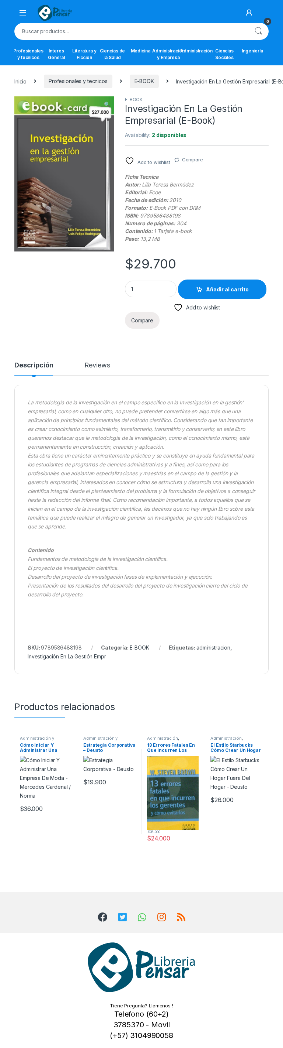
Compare (192, 159)
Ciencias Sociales (224, 54)
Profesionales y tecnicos (28, 54)
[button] (107, 104)
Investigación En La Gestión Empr (67, 656)
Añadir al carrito (227, 289)
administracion (213, 647)
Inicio (20, 81)
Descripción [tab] (33, 365)
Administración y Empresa (168, 54)
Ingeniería (252, 51)
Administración (196, 51)
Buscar (258, 31)
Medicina (140, 51)
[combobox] (131, 31)
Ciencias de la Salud (112, 54)
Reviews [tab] (97, 365)
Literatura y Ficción (84, 54)
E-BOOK (144, 81)
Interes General (56, 54)
